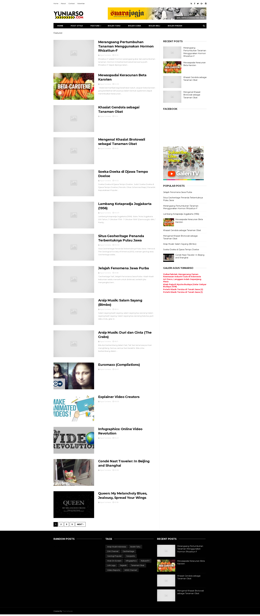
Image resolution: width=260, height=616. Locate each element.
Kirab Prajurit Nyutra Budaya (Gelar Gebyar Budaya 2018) (184, 285)
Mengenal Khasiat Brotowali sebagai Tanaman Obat (191, 95)
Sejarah (123, 565)
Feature (95, 26)
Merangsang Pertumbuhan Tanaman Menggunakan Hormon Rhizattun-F (126, 46)
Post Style (77, 26)
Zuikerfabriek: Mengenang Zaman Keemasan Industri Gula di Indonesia (182, 275)
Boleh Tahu (114, 26)
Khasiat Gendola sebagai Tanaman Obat (182, 230)
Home (55, 3)
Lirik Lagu (111, 565)
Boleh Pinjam (175, 26)
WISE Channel (130, 570)
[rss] (191, 3)
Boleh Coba (134, 26)
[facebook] (194, 3)
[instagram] (206, 3)
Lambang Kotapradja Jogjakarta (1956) (181, 214)
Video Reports (113, 570)
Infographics (131, 561)
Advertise (80, 3)
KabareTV (145, 561)
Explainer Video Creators (118, 397)
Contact (71, 3)
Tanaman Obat (137, 565)
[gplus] (202, 3)
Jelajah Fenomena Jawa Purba (123, 268)
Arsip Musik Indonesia (116, 547)
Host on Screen (114, 561)
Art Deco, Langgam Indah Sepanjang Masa (182, 280)
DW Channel (112, 551)
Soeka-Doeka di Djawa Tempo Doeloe (181, 249)
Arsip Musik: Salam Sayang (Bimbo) (179, 244)
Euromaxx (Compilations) (119, 365)
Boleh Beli (154, 26)
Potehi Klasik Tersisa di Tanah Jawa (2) (183, 289)
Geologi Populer (114, 556)
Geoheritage (128, 551)
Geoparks (130, 556)
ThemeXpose (68, 611)
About (63, 3)
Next (80, 524)
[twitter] (198, 3)
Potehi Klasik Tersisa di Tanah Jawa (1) (183, 292)
